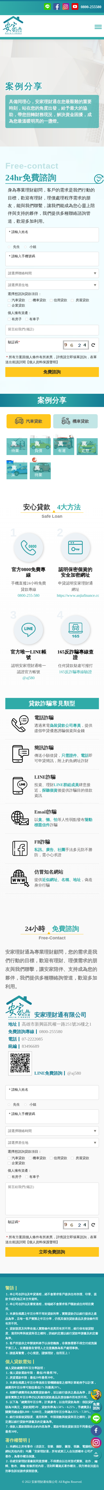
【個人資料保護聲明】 (42, 362)
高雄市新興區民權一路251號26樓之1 (56, 1024)
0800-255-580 (28, 595)
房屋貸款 (82, 300)
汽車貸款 (18, 300)
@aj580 (28, 678)
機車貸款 (39, 300)
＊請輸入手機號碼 (21, 256)
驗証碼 (14, 342)
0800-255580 (91, 7)
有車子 (34, 319)
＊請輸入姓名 (18, 232)
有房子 (17, 319)
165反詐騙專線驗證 (75, 672)
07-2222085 (32, 1039)
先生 (16, 247)
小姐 (33, 247)
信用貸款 (60, 300)
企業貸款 (18, 305)
